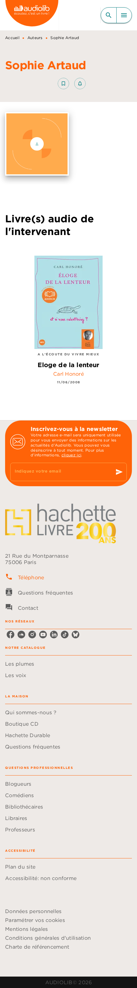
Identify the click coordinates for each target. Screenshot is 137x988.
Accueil (12, 37)
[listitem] (10, 634)
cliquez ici (71, 455)
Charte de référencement (37, 947)
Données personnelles (33, 911)
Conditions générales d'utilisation (48, 938)
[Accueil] (32, 15)
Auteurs (35, 37)
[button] (72, 83)
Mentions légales (26, 929)
